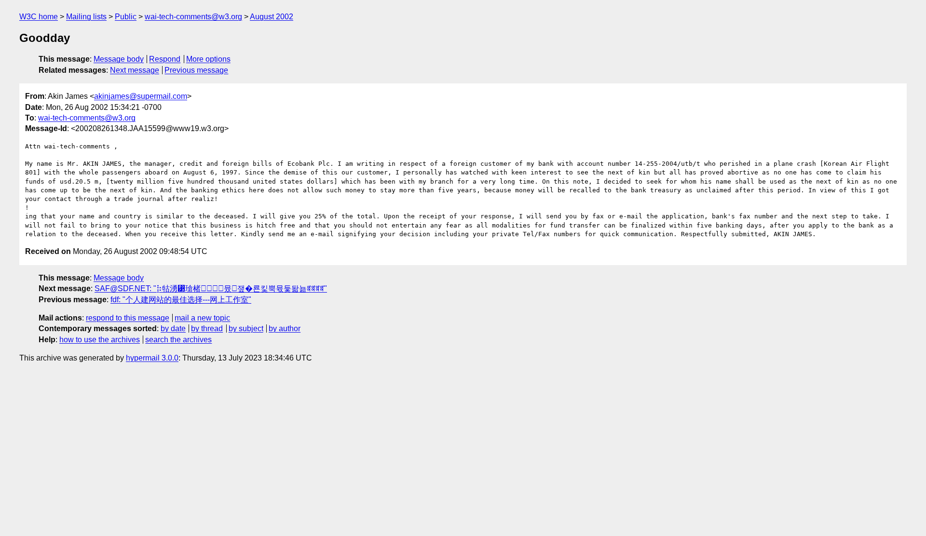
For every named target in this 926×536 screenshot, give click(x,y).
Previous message (196, 70)
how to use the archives (99, 339)
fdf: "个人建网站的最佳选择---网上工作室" (180, 299)
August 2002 (271, 17)
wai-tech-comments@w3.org (193, 17)
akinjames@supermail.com (140, 96)
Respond (164, 59)
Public (125, 17)
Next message (134, 70)
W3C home (38, 17)
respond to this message (127, 318)
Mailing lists (86, 17)
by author (284, 328)
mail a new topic (202, 318)
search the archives (178, 339)
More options (208, 59)
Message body (119, 59)
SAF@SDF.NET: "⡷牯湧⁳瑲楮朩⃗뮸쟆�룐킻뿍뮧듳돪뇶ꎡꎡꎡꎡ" (211, 288)
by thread (207, 328)
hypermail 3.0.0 (152, 358)
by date (173, 328)
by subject (246, 328)
